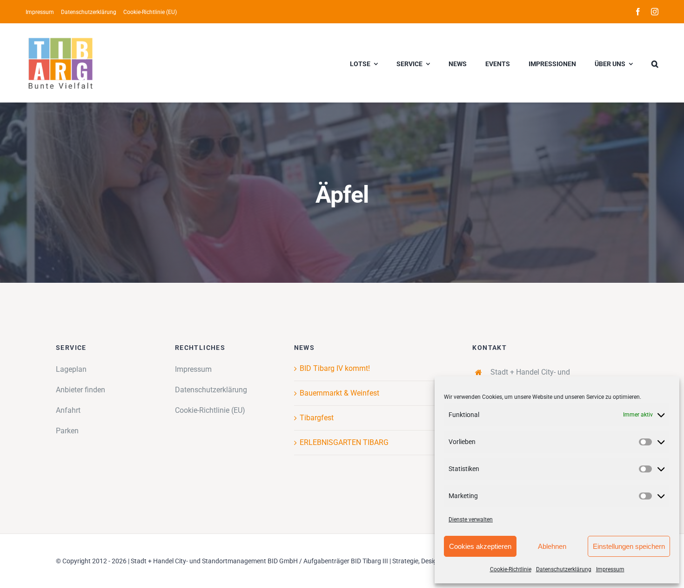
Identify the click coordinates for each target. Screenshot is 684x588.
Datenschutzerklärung (563, 569)
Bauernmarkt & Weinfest (339, 393)
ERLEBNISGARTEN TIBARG (344, 442)
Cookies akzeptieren (480, 546)
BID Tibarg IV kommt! (335, 368)
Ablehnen (552, 546)
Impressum (610, 569)
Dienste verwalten (471, 519)
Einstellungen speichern (629, 546)
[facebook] (638, 11)
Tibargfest (317, 417)
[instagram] (654, 11)
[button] (654, 63)
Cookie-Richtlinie (510, 569)
